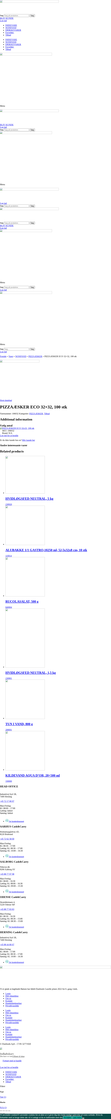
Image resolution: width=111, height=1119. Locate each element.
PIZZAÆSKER (35, 356)
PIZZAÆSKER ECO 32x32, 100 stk (18, 428)
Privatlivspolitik (12, 1006)
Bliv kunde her (28, 440)
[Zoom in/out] (9, 1110)
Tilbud (8, 35)
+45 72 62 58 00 (7, 839)
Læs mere (77, 1118)
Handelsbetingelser (13, 1003)
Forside (3, 356)
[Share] (4, 1110)
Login (8, 993)
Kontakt (8, 1001)
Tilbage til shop (18, 1056)
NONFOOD (10, 28)
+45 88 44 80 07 (7, 944)
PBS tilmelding (11, 996)
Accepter (67, 1118)
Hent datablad (6, 400)
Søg (1, 15)
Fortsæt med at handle (12, 1061)
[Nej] (83, 1118)
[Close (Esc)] (1, 1110)
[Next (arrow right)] (4, 1113)
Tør (3, 1097)
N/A (3, 1107)
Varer (11, 356)
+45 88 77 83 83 (7, 909)
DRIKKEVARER (13, 30)
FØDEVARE (11, 25)
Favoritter (9, 32)
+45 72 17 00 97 (7, 801)
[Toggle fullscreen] (6, 1110)
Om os (8, 998)
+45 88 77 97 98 (7, 874)
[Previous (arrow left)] (1, 1113)
